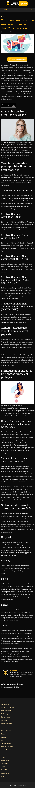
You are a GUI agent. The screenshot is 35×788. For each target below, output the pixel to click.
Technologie (5, 714)
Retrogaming (5, 760)
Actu (2, 16)
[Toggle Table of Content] (13, 105)
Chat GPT (4, 770)
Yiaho (3, 776)
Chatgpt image (6, 743)
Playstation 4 (5, 764)
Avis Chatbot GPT (6, 731)
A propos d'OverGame (8, 707)
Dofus (3, 757)
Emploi (3, 734)
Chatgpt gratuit (6, 717)
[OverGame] (5, 672)
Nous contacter (6, 711)
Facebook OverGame (7, 750)
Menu (5, 10)
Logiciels (4, 720)
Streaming (4, 737)
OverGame (13, 670)
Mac (2, 740)
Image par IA (5, 704)
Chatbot (3, 767)
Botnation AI (5, 773)
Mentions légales (6, 723)
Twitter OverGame (7, 747)
